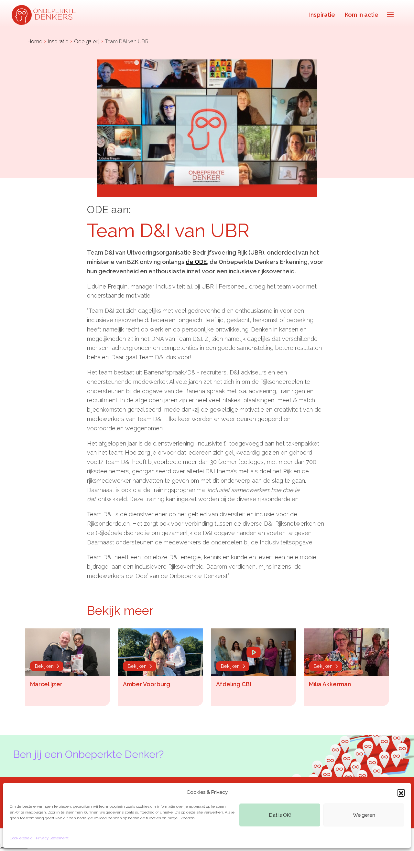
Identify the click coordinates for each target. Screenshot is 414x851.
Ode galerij (86, 41)
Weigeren (364, 815)
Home (34, 41)
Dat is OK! (280, 815)
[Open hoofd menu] (390, 14)
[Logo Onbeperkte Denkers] (45, 14)
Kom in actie (361, 14)
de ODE (196, 261)
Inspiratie (322, 14)
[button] (401, 792)
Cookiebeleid (21, 838)
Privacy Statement (52, 838)
